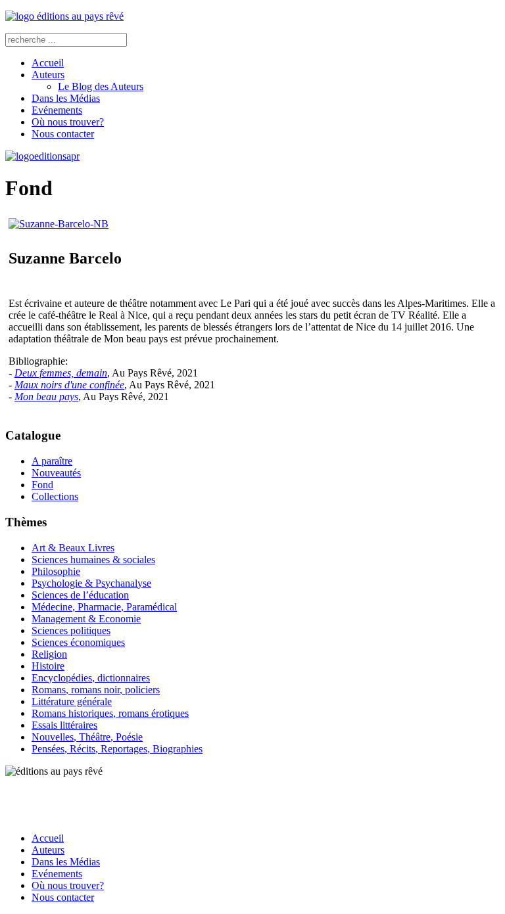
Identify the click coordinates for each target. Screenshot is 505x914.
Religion (49, 654)
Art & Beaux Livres (73, 547)
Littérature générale (72, 701)
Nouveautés (56, 472)
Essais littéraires (64, 725)
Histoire (48, 666)
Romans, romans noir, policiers (96, 689)
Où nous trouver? (68, 121)
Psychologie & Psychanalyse (91, 583)
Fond (42, 484)
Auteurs (48, 74)
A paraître (52, 461)
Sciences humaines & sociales (93, 559)
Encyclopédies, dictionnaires (91, 677)
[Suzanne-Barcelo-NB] (58, 223)
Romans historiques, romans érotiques (110, 713)
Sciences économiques (78, 642)
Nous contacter (63, 133)
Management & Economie (86, 618)
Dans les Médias (66, 98)
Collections (55, 496)
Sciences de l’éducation (80, 595)
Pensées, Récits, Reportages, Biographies (117, 748)
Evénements (57, 110)
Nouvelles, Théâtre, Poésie (87, 737)
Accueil (48, 62)
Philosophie (56, 571)
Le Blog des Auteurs (100, 86)
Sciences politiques (71, 630)
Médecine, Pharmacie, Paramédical (104, 606)
